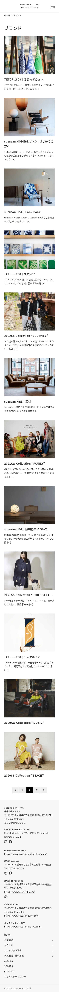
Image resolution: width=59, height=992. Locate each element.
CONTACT (9, 971)
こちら (22, 822)
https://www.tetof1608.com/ (19, 891)
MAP (49, 815)
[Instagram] (5, 842)
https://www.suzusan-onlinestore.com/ (25, 854)
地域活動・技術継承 (14, 955)
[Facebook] (10, 842)
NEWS (7, 934)
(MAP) (18, 836)
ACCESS (8, 960)
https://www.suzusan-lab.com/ (21, 915)
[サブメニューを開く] (53, 940)
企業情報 (8, 939)
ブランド (8, 945)
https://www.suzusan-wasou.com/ (23, 926)
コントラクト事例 (13, 950)
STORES (8, 966)
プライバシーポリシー (15, 976)
